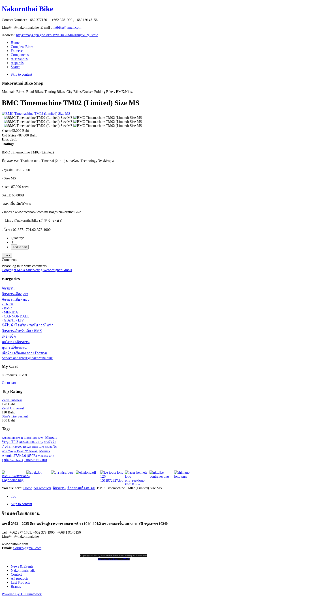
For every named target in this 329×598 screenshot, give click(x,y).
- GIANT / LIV (13, 320)
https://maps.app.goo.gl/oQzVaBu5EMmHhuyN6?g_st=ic (57, 35)
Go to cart (9, 383)
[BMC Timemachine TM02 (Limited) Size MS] (38, 118)
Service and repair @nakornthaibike (27, 358)
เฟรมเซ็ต (9, 336)
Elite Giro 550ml (42, 446)
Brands (16, 586)
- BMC (7, 308)
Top (13, 496)
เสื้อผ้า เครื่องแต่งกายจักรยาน (24, 353)
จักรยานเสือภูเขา (15, 294)
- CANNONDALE (16, 316)
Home (27, 488)
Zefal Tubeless (12, 400)
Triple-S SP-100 (35, 460)
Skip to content (21, 74)
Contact (16, 574)
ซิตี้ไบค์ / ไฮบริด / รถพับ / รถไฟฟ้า (27, 325)
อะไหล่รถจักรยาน (16, 342)
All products (42, 488)
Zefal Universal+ (14, 408)
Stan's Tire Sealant (15, 416)
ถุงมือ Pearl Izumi (12, 460)
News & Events (22, 566)
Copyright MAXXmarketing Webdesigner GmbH (37, 270)
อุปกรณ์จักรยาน (14, 347)
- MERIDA (10, 312)
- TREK (7, 304)
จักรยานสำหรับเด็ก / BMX (22, 331)
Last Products (20, 582)
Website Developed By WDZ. (114, 559)
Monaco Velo (46, 456)
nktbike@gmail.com (67, 27)
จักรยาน (8, 288)
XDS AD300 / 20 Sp (31, 442)
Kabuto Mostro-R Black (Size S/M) (23, 437)
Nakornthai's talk (23, 570)
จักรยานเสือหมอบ (16, 299)
